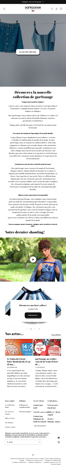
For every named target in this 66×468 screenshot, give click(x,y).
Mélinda (50, 421)
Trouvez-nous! (10, 427)
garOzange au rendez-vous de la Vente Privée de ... (46, 361)
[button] (4, 9)
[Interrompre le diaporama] (39, 329)
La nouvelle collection (27, 52)
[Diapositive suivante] (35, 329)
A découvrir (33, 315)
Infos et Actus (10, 418)
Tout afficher (56, 335)
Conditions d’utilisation (19, 462)
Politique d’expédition (34, 462)
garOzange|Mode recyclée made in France (27, 458)
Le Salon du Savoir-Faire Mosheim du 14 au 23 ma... (19, 361)
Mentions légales (25, 412)
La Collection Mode (10, 406)
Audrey (58, 421)
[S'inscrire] (39, 442)
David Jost (51, 408)
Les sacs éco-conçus (9, 413)
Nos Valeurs (9, 423)
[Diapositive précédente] (27, 329)
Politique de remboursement (34, 460)
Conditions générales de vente (52, 462)
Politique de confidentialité (24, 406)
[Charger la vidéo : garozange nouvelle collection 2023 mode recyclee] (33, 260)
